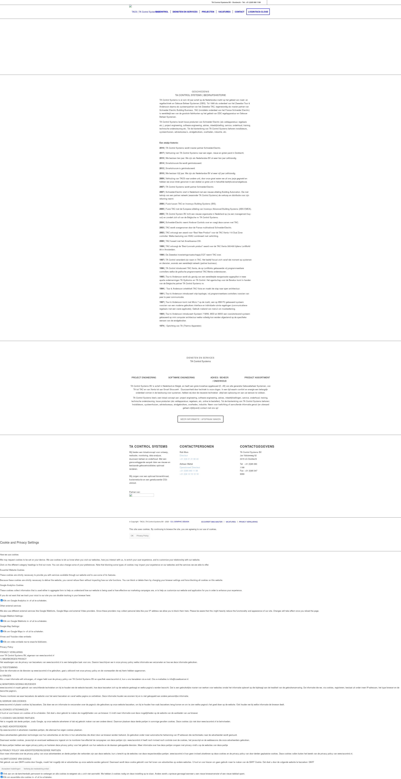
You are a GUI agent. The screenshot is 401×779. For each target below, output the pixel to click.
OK (132, 535)
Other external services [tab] (10, 605)
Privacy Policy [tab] (6, 646)
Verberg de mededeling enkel (36, 768)
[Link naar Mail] (264, 2)
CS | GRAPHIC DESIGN (179, 521)
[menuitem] (161, 12)
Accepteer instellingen (11, 768)
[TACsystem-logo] (144, 12)
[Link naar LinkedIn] (269, 2)
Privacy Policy (142, 535)
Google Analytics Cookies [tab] (11, 585)
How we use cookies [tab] (9, 554)
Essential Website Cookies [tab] (12, 569)
